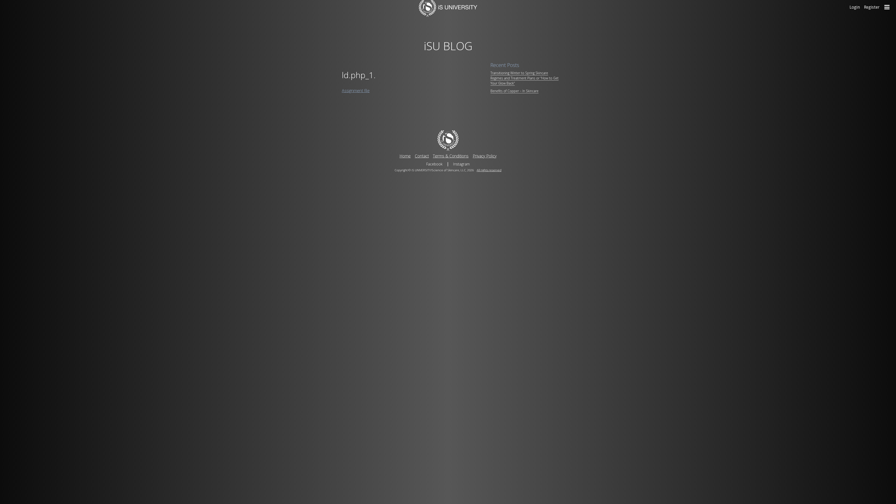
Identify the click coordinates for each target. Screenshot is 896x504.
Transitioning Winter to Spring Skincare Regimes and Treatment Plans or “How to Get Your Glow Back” (524, 78)
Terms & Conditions (451, 156)
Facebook (434, 164)
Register (871, 7)
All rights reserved (489, 170)
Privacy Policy (485, 156)
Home (405, 156)
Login (855, 7)
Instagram (461, 164)
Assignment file (356, 90)
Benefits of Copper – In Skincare (514, 91)
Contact (422, 156)
